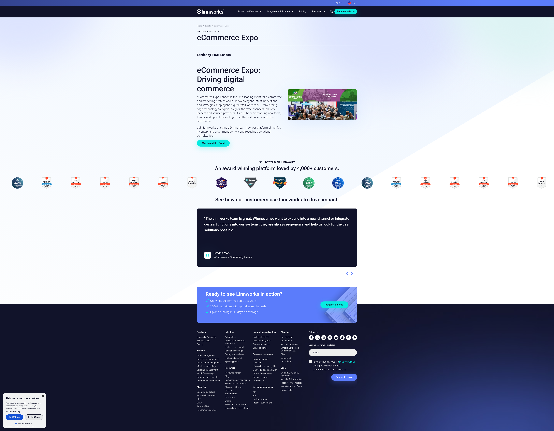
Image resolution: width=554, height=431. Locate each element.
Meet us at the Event (213, 143)
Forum (256, 395)
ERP (199, 399)
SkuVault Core (203, 340)
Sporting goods (232, 361)
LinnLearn (257, 362)
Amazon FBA (203, 406)
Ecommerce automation (208, 380)
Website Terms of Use (291, 386)
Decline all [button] (34, 417)
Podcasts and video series (237, 380)
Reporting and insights (207, 377)
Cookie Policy (287, 390)
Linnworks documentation (265, 370)
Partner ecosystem (262, 340)
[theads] (348, 337)
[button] (24, 423)
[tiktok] (342, 337)
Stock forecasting (205, 373)
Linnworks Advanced (206, 337)
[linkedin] (323, 337)
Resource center (233, 372)
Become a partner (261, 344)
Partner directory (261, 337)
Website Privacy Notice (292, 379)
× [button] (43, 396)
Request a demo (345, 11)
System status (260, 399)
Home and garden (233, 358)
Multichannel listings (206, 366)
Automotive (230, 337)
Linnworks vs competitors (237, 408)
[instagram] (329, 337)
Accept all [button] (14, 417)
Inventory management (208, 359)
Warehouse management (209, 362)
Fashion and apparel (234, 347)
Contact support (260, 359)
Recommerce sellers (207, 410)
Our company (287, 337)
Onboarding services (262, 373)
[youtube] (336, 337)
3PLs (199, 402)
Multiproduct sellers (206, 395)
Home (199, 26)
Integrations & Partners (278, 11)
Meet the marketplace (235, 404)
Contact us (286, 358)
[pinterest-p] (354, 337)
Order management (206, 355)
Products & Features (248, 11)
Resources (317, 11)
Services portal (260, 348)
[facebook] (311, 337)
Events (208, 26)
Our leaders (286, 340)
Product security (260, 377)
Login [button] (337, 3)
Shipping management (207, 370)
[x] (317, 337)
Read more (25, 411)
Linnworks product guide (264, 366)
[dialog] (24, 410)
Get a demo (286, 361)
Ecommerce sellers (206, 392)
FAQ (283, 354)
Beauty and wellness (234, 354)
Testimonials (231, 393)
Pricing (302, 11)
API (254, 392)
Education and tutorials (236, 383)
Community (258, 380)
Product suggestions (262, 402)
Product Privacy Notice (291, 383)
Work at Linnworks (289, 344)
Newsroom (230, 397)
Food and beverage (234, 350)
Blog (227, 376)
